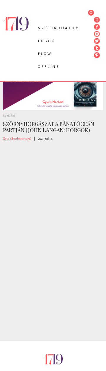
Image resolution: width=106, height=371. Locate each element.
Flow (45, 54)
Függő (47, 41)
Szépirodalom (59, 28)
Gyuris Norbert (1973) (17, 138)
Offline (49, 67)
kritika (9, 115)
